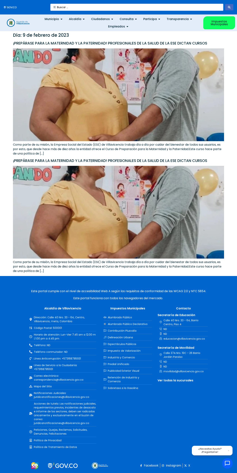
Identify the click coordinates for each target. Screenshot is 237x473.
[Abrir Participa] (159, 19)
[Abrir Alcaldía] (83, 19)
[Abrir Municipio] (61, 19)
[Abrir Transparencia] (191, 19)
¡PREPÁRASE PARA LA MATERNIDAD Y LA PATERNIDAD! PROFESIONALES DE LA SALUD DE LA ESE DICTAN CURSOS (110, 43)
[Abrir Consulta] (135, 19)
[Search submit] (229, 7)
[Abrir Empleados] (127, 26)
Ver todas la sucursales (175, 380)
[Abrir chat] (227, 463)
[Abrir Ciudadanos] (112, 19)
